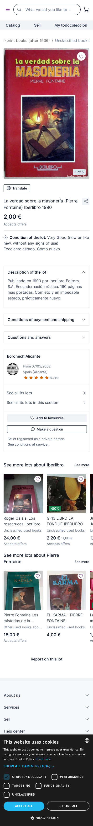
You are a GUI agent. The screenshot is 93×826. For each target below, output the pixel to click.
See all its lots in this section (32, 402)
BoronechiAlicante (23, 356)
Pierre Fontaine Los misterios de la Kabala (21, 618)
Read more (43, 759)
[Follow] (81, 56)
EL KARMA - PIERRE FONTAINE (65, 618)
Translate (19, 188)
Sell (37, 25)
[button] (46, 272)
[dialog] (46, 780)
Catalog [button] (13, 25)
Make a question (50, 429)
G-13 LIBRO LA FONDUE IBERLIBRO (65, 521)
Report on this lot (46, 659)
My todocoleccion (70, 25)
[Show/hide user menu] (6, 10)
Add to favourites (50, 418)
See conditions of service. (28, 444)
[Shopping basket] (86, 9)
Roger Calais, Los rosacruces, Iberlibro (22, 521)
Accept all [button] (24, 806)
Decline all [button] (68, 806)
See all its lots (19, 392)
